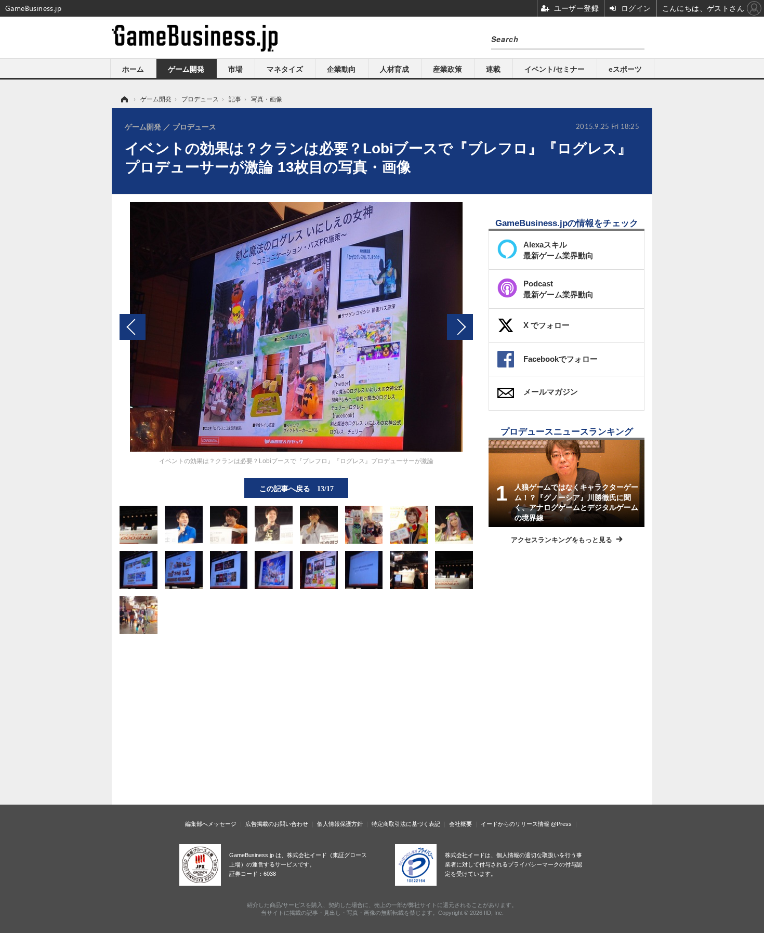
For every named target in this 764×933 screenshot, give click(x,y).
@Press (561, 824)
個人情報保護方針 (340, 824)
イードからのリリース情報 (515, 824)
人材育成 (394, 69)
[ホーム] (123, 99)
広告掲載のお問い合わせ (276, 824)
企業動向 (341, 69)
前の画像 (133, 327)
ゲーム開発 (186, 69)
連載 (493, 69)
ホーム (133, 69)
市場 (235, 69)
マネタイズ (285, 69)
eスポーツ (625, 69)
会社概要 (460, 824)
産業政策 (447, 69)
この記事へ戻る (296, 488)
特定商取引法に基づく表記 (406, 824)
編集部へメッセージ (210, 824)
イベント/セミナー (554, 69)
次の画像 (460, 327)
